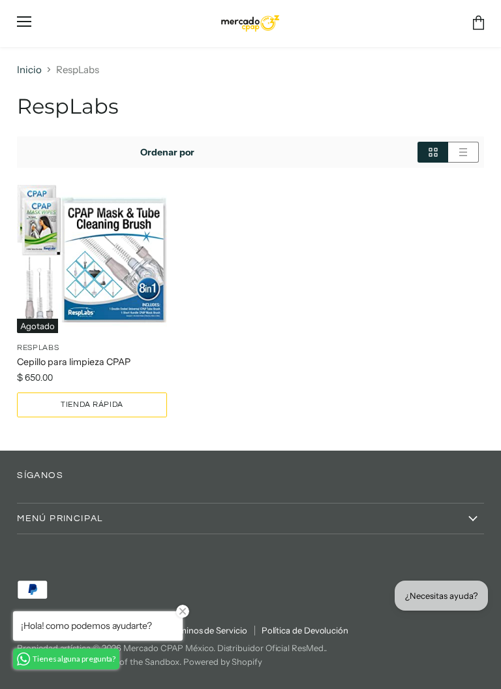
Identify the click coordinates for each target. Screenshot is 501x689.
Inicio (29, 69)
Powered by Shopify (222, 661)
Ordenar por (167, 152)
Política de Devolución (305, 630)
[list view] (463, 152)
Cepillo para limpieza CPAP (73, 362)
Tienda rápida (92, 404)
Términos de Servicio (206, 630)
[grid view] (433, 152)
